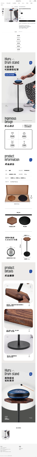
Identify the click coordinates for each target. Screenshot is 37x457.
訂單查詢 (20, 447)
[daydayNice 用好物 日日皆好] (18, 1)
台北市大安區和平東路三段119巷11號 (6, 449)
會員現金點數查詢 (21, 448)
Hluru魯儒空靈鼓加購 (16, 6)
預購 (21, 13)
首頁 (12, 6)
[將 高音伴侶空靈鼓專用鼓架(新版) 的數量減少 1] (19, 16)
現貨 (19, 13)
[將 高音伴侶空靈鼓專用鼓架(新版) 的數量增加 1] (22, 16)
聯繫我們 (20, 449)
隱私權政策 (9, 455)
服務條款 (11, 455)
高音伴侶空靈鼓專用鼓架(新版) (5, 438)
